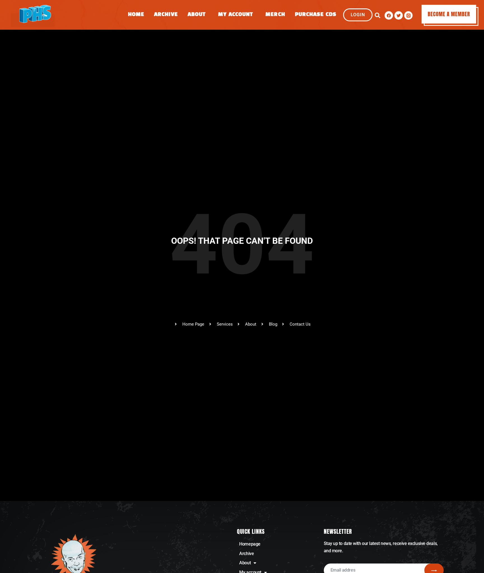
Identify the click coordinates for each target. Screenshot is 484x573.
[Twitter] (398, 15)
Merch (275, 14)
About (197, 14)
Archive (166, 14)
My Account (235, 14)
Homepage (249, 544)
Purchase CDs (315, 14)
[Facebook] (389, 15)
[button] (377, 15)
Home (136, 14)
